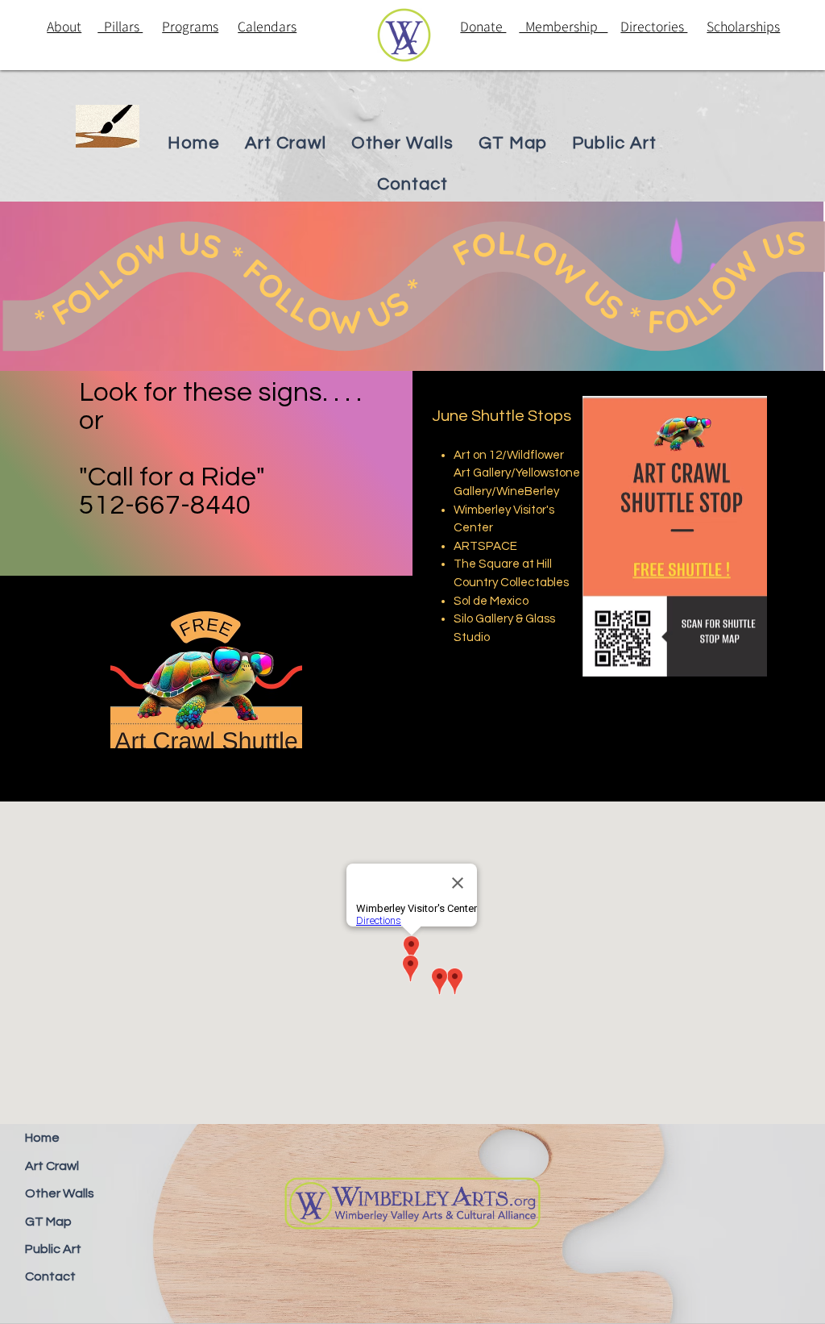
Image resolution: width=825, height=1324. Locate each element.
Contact (50, 1276)
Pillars (120, 26)
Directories (653, 26)
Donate (483, 26)
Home (42, 1137)
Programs (190, 26)
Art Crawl (52, 1166)
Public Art (53, 1249)
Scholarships (743, 26)
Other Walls (59, 1193)
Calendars (267, 26)
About (64, 26)
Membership (563, 26)
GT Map (48, 1221)
